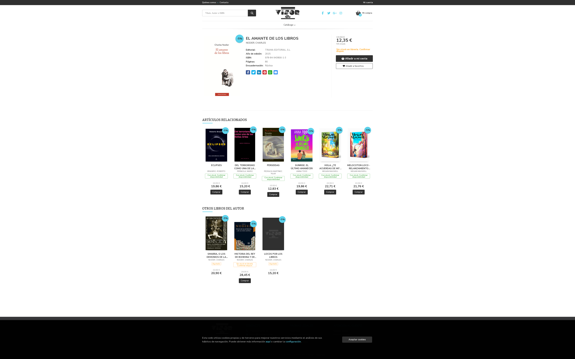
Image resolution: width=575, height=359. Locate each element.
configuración (293, 341)
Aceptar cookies (357, 339)
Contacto (224, 2)
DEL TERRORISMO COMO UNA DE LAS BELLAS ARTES (244, 167)
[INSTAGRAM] (340, 13)
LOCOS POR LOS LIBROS (273, 255)
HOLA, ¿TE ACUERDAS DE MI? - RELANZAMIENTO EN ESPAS (330, 167)
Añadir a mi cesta (355, 58)
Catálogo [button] (289, 24)
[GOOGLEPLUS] (334, 13)
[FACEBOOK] (322, 13)
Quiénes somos (209, 2)
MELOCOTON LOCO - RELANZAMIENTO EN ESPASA (358, 167)
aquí (268, 341)
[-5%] (216, 144)
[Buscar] (252, 13)
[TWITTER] (328, 13)
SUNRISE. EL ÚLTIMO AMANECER (302, 167)
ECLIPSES (216, 165)
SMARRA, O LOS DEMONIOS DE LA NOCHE (216, 255)
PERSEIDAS (273, 165)
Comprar (216, 192)
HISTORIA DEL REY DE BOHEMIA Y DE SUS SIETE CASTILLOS (244, 255)
